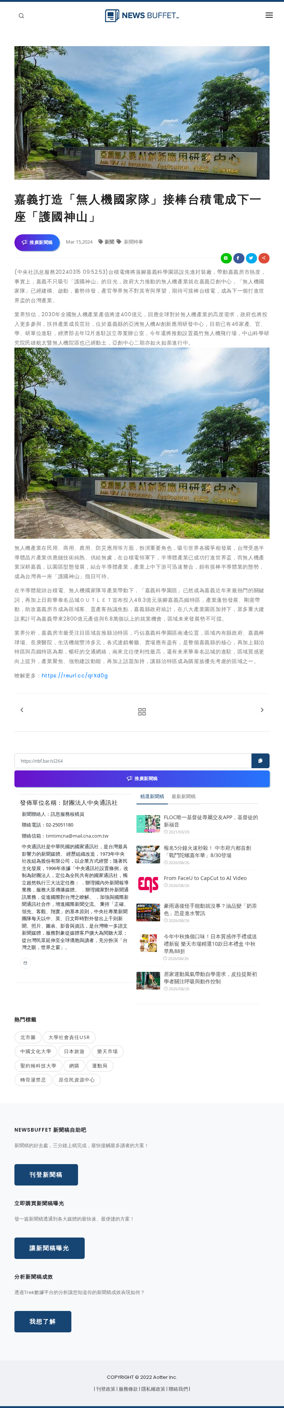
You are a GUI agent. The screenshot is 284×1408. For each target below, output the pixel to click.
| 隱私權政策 (152, 1389)
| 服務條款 (127, 1389)
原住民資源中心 (77, 1079)
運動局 (100, 1065)
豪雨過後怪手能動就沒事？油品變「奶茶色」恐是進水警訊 (210, 909)
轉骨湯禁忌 (33, 1079)
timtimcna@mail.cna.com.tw (77, 835)
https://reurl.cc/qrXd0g (75, 675)
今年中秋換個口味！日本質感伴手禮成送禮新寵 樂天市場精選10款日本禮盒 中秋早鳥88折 (210, 944)
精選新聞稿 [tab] (152, 796)
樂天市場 (107, 1051)
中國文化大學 (35, 1051)
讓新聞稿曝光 (50, 1248)
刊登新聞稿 (46, 1174)
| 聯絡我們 (177, 1389)
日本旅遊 (74, 1051)
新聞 (110, 241)
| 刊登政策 (105, 1389)
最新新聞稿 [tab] (184, 796)
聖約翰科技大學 (38, 1065)
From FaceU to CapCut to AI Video (205, 877)
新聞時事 (133, 241)
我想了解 (43, 1321)
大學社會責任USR (69, 1037)
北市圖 (28, 1037)
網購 (74, 1065)
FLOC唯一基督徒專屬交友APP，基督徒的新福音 (211, 821)
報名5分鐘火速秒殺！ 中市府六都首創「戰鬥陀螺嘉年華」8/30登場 (207, 851)
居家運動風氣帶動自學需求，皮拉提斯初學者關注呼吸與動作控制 (210, 977)
